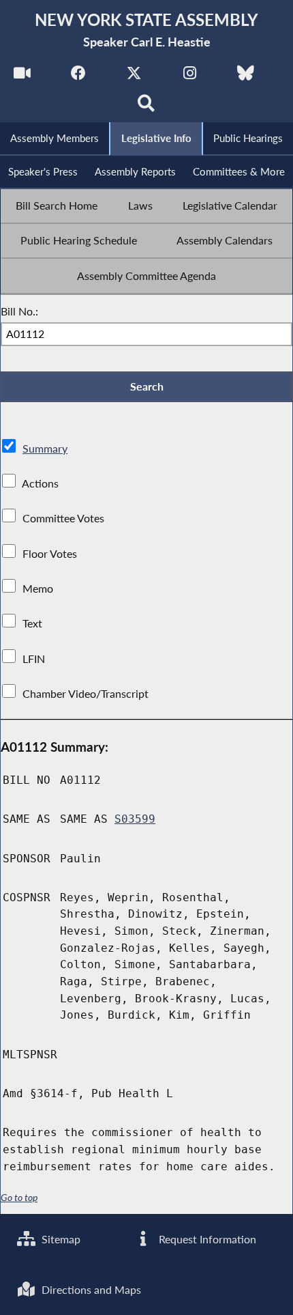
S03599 (134, 818)
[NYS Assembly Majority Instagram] (189, 76)
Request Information (206, 1238)
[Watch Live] (22, 76)
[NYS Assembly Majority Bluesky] (245, 76)
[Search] (147, 106)
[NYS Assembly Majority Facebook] (78, 76)
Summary (44, 448)
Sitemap (59, 1238)
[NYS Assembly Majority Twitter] (134, 76)
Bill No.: (19, 311)
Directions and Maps (90, 1289)
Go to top (19, 1197)
